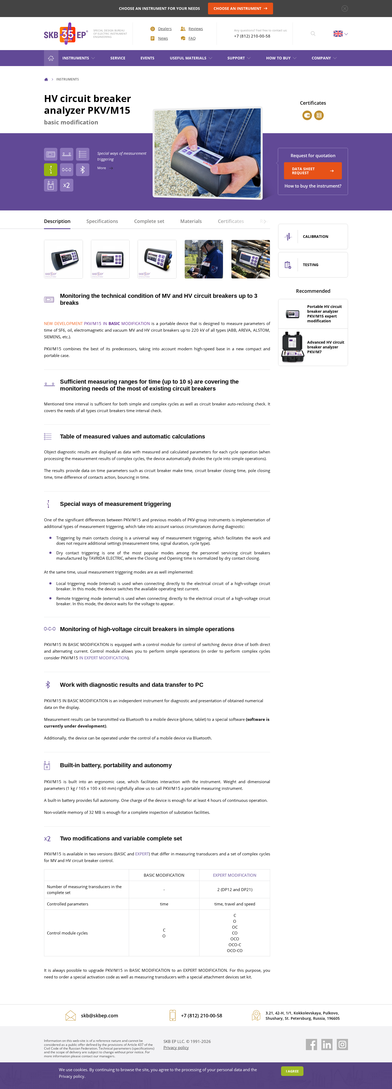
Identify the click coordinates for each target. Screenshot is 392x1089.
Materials (191, 221)
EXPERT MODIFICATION (234, 875)
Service (117, 57)
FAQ (192, 38)
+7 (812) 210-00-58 (252, 36)
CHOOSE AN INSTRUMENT (238, 8)
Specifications (102, 221)
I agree (292, 1071)
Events (147, 57)
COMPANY (321, 57)
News (163, 38)
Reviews (196, 28)
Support (236, 57)
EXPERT (142, 853)
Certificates (231, 221)
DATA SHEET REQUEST (303, 170)
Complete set (149, 221)
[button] (264, 221)
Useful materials (188, 57)
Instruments (75, 57)
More (102, 167)
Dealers (165, 28)
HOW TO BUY (278, 57)
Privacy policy (176, 1047)
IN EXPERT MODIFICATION (103, 657)
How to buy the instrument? (313, 186)
